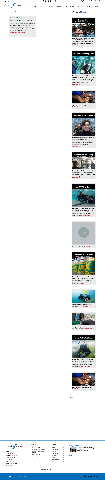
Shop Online (55, 449)
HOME (34, 6)
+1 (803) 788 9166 (32, 1)
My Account (84, 1)
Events (97, 6)
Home (53, 447)
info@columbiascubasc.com (13, 1)
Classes (54, 451)
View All (70, 455)
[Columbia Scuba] (12, 5)
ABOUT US (79, 6)
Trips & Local (55, 453)
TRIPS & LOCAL (50, 6)
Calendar (60, 6)
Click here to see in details (17, 32)
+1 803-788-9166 (36, 454)
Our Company (55, 459)
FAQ (66, 6)
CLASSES (41, 6)
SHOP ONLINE (88, 6)
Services (54, 457)
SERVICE (72, 6)
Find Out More (76, 45)
